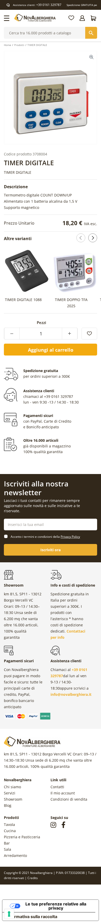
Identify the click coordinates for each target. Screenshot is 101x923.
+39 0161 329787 (48, 5)
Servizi (9, 793)
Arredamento (15, 855)
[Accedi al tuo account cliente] (83, 18)
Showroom (13, 799)
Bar (7, 843)
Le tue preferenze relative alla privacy (55, 906)
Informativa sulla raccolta (31, 916)
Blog (7, 805)
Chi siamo (12, 786)
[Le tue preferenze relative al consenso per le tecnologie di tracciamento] (9, 914)
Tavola (9, 824)
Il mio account (63, 793)
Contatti (57, 786)
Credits (32, 878)
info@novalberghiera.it (71, 694)
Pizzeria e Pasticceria (22, 836)
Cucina (10, 830)
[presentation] (83, 279)
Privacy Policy (70, 536)
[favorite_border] (89, 334)
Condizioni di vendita (69, 799)
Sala (7, 849)
